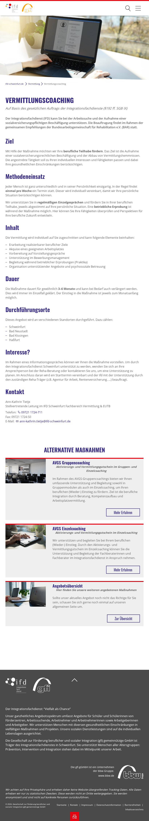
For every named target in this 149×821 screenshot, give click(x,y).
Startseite (62, 804)
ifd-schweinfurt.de (14, 83)
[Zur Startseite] (16, 8)
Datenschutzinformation (108, 804)
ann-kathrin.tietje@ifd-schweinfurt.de (45, 421)
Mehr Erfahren (123, 512)
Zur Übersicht (123, 618)
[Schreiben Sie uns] (74, 816)
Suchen (128, 8)
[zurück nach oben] (74, 680)
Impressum (87, 804)
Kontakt (74, 804)
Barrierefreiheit (132, 804)
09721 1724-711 (32, 412)
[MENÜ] (138, 8)
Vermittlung (34, 83)
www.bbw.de (106, 775)
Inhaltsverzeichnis (134, 809)
